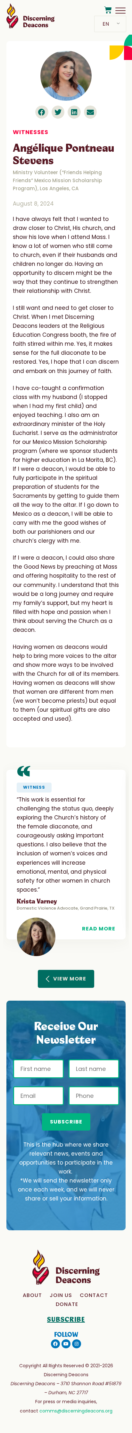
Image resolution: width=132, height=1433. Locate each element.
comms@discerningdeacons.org (75, 1411)
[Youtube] (66, 1343)
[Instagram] (76, 1343)
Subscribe (66, 1121)
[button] (41, 112)
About (32, 1295)
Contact (94, 1295)
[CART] (108, 10)
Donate (67, 1304)
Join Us (61, 1295)
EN (106, 24)
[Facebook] (55, 1343)
